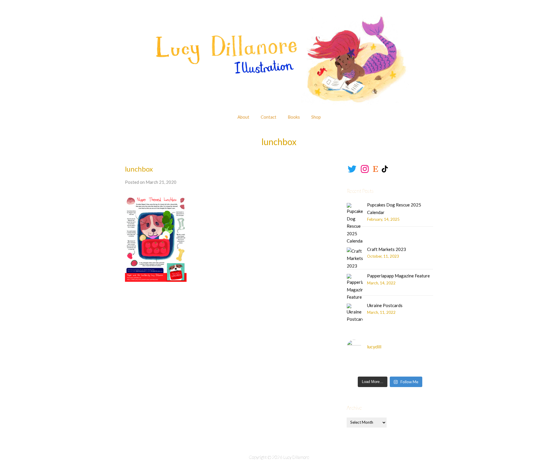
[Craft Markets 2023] (355, 258)
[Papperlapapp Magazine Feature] (355, 287)
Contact (268, 117)
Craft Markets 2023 (386, 249)
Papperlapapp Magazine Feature (398, 275)
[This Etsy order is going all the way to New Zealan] (423, 366)
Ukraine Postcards (385, 305)
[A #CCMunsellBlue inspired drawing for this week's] (401, 366)
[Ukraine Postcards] (355, 313)
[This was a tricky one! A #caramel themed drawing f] (356, 366)
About (243, 117)
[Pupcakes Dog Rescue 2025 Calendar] (355, 224)
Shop (316, 117)
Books (294, 117)
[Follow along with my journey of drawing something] (378, 366)
